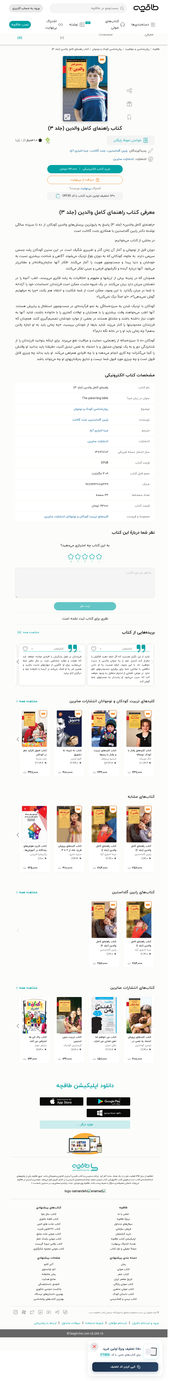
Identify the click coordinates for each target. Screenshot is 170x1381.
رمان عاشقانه (49, 1274)
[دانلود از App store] (61, 1101)
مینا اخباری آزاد (98, 431)
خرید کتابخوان (123, 1234)
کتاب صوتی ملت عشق (48, 1234)
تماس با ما (123, 1214)
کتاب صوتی (123, 1269)
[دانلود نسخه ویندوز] (108, 1113)
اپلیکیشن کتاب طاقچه (123, 1239)
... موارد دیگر (85, 1124)
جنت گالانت (79, 420)
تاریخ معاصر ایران (123, 1279)
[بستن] (94, 1346)
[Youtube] (49, 1312)
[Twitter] (32, 1312)
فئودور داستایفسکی (48, 1284)
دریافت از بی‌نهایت (82, 180)
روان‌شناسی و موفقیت (137, 49)
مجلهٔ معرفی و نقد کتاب (123, 1249)
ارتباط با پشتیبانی (45, 1323)
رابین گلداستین (98, 420)
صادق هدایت (49, 1279)
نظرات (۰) (62, 34)
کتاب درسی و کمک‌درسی (123, 1299)
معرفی (149, 34)
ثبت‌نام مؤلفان (118, 1323)
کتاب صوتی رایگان (123, 1284)
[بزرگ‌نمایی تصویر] (67, 117)
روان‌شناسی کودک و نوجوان (107, 49)
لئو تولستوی (49, 1269)
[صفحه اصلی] (146, 8)
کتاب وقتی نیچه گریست (48, 1244)
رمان (123, 1264)
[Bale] (65, 1312)
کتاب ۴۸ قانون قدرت (48, 1229)
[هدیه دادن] (129, 104)
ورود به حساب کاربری (26, 8)
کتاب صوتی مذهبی (123, 1289)
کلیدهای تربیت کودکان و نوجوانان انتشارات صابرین (76, 517)
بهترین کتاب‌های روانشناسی (49, 1299)
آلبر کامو (48, 1264)
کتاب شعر (123, 1274)
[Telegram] (57, 1312)
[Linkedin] (40, 1312)
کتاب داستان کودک (123, 1294)
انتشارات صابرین (97, 441)
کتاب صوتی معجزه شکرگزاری (48, 1249)
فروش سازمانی (123, 1229)
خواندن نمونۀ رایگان (127, 140)
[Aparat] (24, 1312)
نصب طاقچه (20, 24)
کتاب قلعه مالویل (48, 1219)
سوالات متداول (71, 1323)
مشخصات (106, 34)
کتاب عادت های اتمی (48, 1224)
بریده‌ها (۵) (20, 34)
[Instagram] (15, 1312)
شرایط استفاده (94, 1323)
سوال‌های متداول (123, 1224)
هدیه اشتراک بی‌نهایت (123, 1244)
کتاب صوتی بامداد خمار (48, 1239)
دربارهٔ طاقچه (123, 1219)
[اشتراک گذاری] (129, 91)
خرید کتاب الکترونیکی (85, 169)
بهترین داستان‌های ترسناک (48, 1294)
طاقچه (156, 49)
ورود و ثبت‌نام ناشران (145, 1323)
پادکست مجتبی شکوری (48, 1289)
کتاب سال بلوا (48, 1214)
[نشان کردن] (129, 117)
